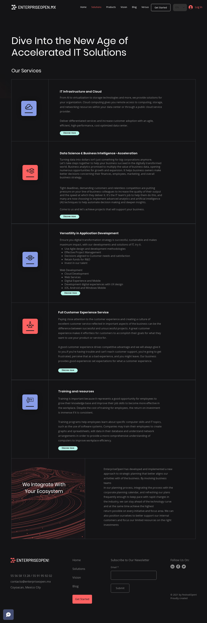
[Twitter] (184, 567)
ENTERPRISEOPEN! (32, 560)
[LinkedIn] (172, 567)
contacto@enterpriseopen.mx (31, 581)
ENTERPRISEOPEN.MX (37, 7)
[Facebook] (178, 567)
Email (114, 567)
